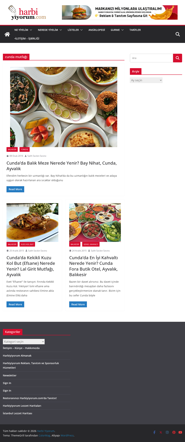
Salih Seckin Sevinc (36, 155)
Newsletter (9, 375)
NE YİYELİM (21, 30)
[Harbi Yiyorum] (7, 34)
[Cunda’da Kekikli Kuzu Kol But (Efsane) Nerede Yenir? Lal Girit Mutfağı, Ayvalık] (32, 222)
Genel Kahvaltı (91, 244)
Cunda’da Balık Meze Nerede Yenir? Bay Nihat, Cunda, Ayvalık (62, 165)
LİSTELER (73, 30)
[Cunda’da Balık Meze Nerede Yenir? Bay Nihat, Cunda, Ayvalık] (64, 107)
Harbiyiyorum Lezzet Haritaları (22, 405)
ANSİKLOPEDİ (97, 30)
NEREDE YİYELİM (48, 30)
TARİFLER (135, 30)
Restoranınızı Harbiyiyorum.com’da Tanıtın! (30, 398)
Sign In (7, 383)
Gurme (115, 30)
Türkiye (24, 149)
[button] (30, 29)
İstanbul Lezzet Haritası (17, 413)
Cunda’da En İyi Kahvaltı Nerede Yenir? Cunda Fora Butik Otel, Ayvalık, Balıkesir (93, 266)
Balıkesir (12, 149)
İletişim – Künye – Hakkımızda (21, 348)
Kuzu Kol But (27, 244)
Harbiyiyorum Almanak (17, 355)
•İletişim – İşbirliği (26, 38)
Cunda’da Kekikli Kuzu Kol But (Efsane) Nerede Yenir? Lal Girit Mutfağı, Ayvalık (31, 266)
